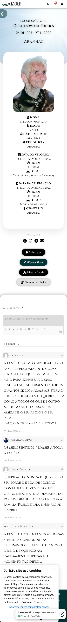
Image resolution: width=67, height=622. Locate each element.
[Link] (37, 329)
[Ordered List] (21, 329)
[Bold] (5, 329)
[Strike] (17, 329)
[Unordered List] (25, 329)
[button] (48, 4)
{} (41, 329)
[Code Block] (33, 329)
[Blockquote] (29, 329)
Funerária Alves (22, 526)
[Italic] (9, 329)
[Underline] (13, 329)
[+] (44, 329)
